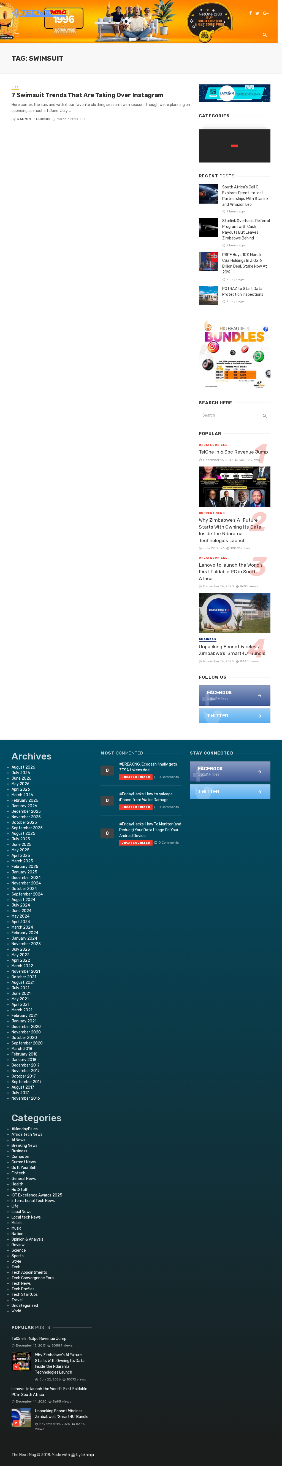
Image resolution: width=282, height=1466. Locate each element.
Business (207, 639)
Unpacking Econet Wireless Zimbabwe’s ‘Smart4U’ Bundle (232, 650)
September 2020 (27, 1043)
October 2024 (24, 888)
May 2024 (20, 916)
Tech (16, 1267)
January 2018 (24, 1059)
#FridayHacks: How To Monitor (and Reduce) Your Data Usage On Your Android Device (150, 830)
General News (24, 1178)
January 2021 (24, 1021)
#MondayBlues (25, 1129)
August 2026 (23, 767)
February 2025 (25, 866)
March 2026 (22, 795)
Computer (21, 1156)
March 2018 (22, 1048)
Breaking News (24, 1145)
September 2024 (27, 894)
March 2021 (22, 1010)
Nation (17, 1234)
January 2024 (24, 938)
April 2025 (21, 855)
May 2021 (20, 999)
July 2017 (20, 1093)
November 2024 (26, 883)
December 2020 (26, 1026)
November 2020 (26, 1032)
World (16, 1311)
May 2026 (20, 784)
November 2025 (26, 817)
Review (18, 1245)
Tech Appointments (29, 1272)
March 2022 (22, 966)
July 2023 (21, 949)
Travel (17, 1300)
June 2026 (21, 778)
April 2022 (21, 960)
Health (17, 1184)
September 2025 (27, 828)
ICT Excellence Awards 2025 (37, 1195)
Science (19, 1250)
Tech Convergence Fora (33, 1278)
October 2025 (24, 822)
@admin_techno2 (33, 119)
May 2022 (20, 955)
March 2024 (22, 927)
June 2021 (21, 993)
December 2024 (26, 877)
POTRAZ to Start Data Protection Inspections (242, 291)
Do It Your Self (24, 1167)
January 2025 (24, 872)
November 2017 (26, 1070)
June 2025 (21, 844)
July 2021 (20, 988)
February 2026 (25, 800)
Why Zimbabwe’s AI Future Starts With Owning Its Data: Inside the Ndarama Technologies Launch (230, 530)
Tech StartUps (25, 1294)
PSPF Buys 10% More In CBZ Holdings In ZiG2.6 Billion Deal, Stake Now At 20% (244, 263)
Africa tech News (27, 1134)
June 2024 (21, 910)
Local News (21, 1211)
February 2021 (24, 1015)
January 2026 (24, 806)
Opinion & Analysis (28, 1239)
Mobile (17, 1222)
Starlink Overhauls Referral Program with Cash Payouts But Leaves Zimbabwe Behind (246, 229)
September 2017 (27, 1081)
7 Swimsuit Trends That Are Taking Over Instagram (88, 95)
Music (16, 1228)
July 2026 (21, 773)
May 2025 (20, 850)
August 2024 (23, 899)
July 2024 (21, 905)
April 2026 (21, 789)
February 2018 (24, 1054)
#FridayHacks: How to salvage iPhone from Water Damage (146, 797)
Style (16, 1261)
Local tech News (26, 1217)
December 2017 (26, 1065)
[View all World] (234, 145)
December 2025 (26, 811)
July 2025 (21, 839)
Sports (18, 1256)
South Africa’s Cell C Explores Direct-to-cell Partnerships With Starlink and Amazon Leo (245, 196)
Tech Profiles (23, 1289)
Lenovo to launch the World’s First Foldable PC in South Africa (231, 571)
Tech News (21, 1283)
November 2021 (26, 971)
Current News (212, 513)
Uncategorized (213, 445)
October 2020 (24, 1037)
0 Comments (169, 777)
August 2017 (23, 1087)
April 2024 (21, 921)
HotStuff (20, 1189)
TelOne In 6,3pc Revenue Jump (233, 452)
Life (15, 87)
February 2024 (25, 933)
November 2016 (26, 1098)
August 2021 (23, 982)
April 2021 (20, 1004)
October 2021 (24, 977)
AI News (18, 1140)
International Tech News (33, 1200)
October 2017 (24, 1076)
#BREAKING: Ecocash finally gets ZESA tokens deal (148, 767)
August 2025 (23, 833)
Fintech (18, 1173)
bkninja (88, 1454)
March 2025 (22, 861)
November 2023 (26, 944)
